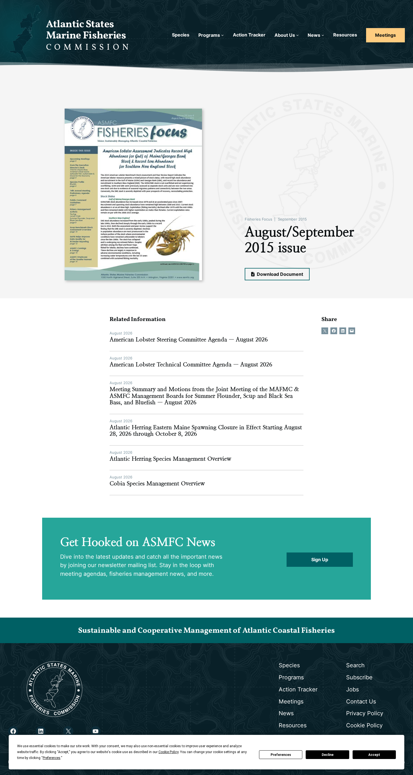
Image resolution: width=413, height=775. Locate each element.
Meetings (385, 35)
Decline (327, 755)
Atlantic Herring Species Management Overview (170, 459)
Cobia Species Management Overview (157, 483)
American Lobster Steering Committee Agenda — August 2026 (189, 339)
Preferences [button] (51, 758)
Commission (88, 47)
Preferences (281, 755)
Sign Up (319, 559)
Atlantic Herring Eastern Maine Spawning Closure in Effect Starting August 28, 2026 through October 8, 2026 (206, 430)
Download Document (279, 274)
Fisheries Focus (258, 219)
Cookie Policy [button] (168, 752)
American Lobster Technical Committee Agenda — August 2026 (191, 364)
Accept (374, 755)
